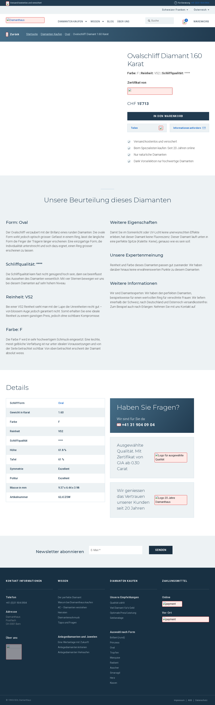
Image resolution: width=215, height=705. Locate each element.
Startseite (32, 34)
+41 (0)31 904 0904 (200, 3)
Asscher (114, 667)
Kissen (113, 682)
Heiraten (62, 612)
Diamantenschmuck (69, 617)
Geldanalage (116, 618)
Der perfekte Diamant (69, 597)
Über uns (123, 21)
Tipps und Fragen (67, 622)
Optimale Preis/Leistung (123, 612)
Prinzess (114, 642)
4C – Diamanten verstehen (72, 607)
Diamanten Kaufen (70, 21)
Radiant (114, 662)
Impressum (179, 700)
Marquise (115, 657)
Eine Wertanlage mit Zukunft (73, 642)
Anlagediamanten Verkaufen (73, 652)
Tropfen (114, 652)
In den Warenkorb (168, 116)
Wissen (95, 21)
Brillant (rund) (117, 637)
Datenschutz (201, 700)
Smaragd (115, 672)
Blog (110, 21)
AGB (190, 700)
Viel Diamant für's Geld (122, 607)
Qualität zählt (117, 602)
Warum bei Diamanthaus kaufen (75, 602)
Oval (67, 34)
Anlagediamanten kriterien (72, 647)
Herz (112, 677)
